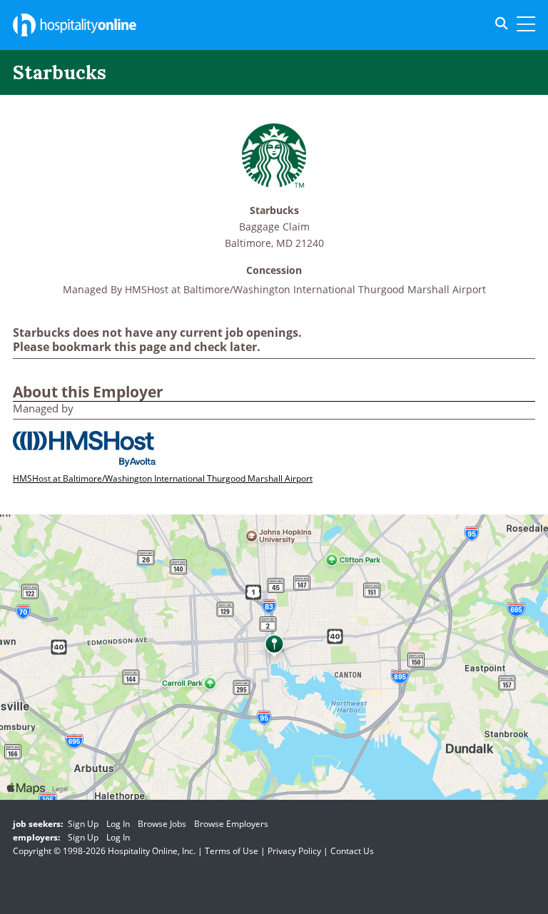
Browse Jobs (162, 824)
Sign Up (83, 824)
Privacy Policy (294, 851)
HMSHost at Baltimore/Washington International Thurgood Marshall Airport (305, 289)
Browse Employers (231, 824)
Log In (118, 824)
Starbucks (274, 211)
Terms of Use (231, 851)
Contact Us (352, 851)
